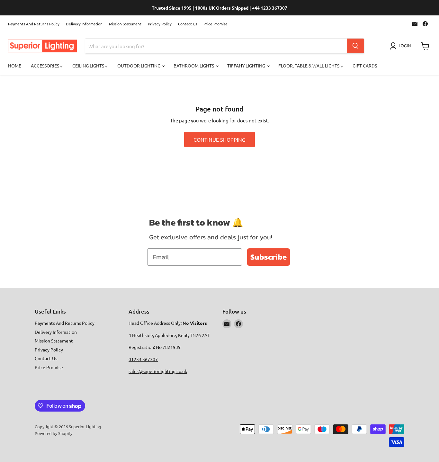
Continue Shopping (219, 139)
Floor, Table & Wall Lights (309, 65)
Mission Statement (125, 24)
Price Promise (215, 24)
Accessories (45, 65)
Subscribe (268, 256)
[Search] (355, 46)
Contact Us (187, 24)
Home (14, 65)
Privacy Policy (160, 24)
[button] (401, 46)
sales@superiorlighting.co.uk (158, 371)
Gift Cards (365, 65)
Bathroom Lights (194, 65)
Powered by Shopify (53, 433)
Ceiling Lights (88, 65)
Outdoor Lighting (139, 65)
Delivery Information (84, 24)
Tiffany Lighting (246, 65)
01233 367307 (143, 359)
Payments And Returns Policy (33, 24)
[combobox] (216, 46)
